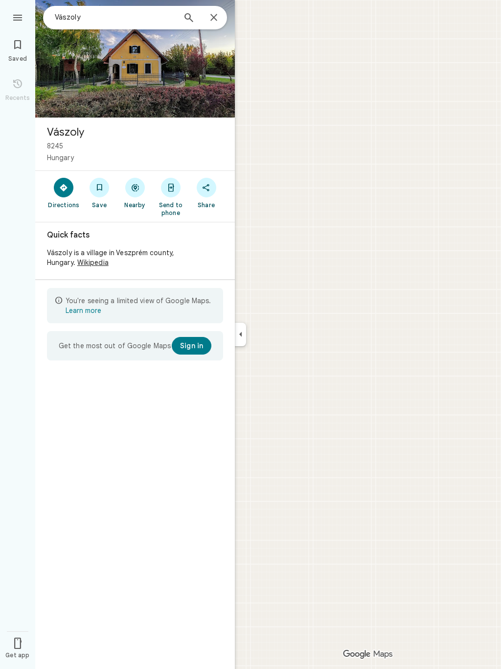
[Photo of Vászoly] (135, 59)
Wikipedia (93, 262)
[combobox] (115, 17)
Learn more (83, 310)
